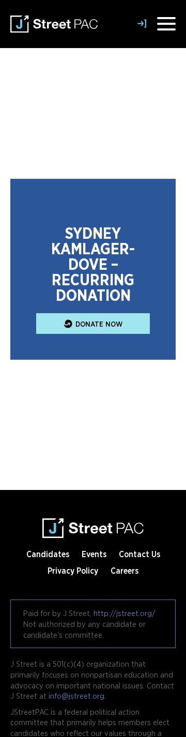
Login (144, 23)
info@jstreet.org (76, 695)
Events (94, 554)
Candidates (47, 554)
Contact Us (139, 554)
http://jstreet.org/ (125, 613)
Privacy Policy (73, 570)
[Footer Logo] (93, 524)
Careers (124, 570)
